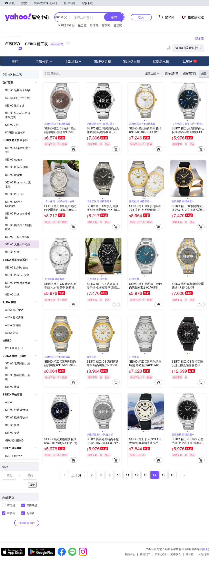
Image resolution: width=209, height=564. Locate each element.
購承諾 (199, 38)
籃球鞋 (94, 25)
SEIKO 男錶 (102, 61)
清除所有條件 (27, 523)
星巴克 (82, 25)
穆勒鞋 (106, 25)
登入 (141, 17)
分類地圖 (203, 554)
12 (136, 475)
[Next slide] (76, 101)
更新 (205, 549)
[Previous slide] (45, 101)
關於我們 (145, 554)
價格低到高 (171, 73)
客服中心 (130, 554)
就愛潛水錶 (161, 61)
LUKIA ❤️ (190, 61)
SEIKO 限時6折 (186, 47)
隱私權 (190, 554)
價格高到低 (189, 73)
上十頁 (76, 475)
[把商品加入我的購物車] (73, 149)
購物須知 (160, 554)
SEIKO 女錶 (131, 61)
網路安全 (175, 554)
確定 (32, 485)
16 (172, 475)
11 (127, 475)
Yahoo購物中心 (27, 17)
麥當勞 (117, 25)
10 (118, 475)
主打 (15, 61)
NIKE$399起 (66, 25)
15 (163, 475)
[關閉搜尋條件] (65, 17)
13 (145, 475)
